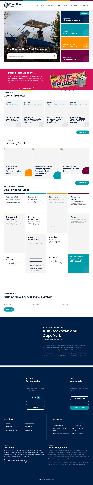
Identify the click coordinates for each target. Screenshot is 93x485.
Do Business (84, 5)
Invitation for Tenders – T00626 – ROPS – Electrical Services (78, 120)
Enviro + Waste (62, 5)
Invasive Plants (55, 230)
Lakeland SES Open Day (71, 170)
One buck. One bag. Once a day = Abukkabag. (36, 269)
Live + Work (50, 5)
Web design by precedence (46, 480)
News (35, 403)
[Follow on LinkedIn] (38, 397)
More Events (82, 183)
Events (35, 408)
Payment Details (79, 398)
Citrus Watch (54, 227)
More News (82, 132)
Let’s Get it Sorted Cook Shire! (36, 261)
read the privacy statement (15, 461)
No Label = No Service (35, 265)
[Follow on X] (35, 397)
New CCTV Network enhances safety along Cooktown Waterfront (55, 120)
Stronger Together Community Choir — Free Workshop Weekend (43, 172)
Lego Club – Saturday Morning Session (13, 171)
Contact (84, 13)
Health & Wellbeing (11, 430)
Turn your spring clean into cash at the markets (12, 119)
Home (36, 5)
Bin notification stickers (36, 258)
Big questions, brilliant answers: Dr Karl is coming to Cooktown (32, 120)
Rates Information (79, 403)
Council (42, 5)
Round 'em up (27, 88)
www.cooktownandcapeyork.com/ (53, 339)
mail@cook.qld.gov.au (63, 434)
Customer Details (80, 408)
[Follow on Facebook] (32, 397)
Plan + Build (73, 5)
